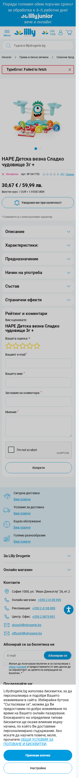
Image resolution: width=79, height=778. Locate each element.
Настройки (38, 768)
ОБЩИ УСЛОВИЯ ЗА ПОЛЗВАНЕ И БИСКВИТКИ (28, 741)
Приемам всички (37, 755)
